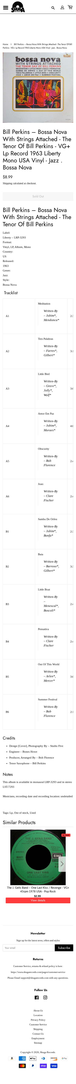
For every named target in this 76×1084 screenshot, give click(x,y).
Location (38, 1015)
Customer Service (38, 1024)
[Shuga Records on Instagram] (45, 998)
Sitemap (38, 1043)
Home (5, 44)
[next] (64, 864)
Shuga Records (47, 1052)
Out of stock (21, 812)
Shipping (7, 183)
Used (33, 812)
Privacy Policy (38, 1020)
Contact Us (38, 1034)
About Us (38, 1010)
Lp (11, 812)
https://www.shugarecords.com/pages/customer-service (38, 972)
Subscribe (64, 948)
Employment (38, 1038)
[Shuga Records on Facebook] (36, 998)
